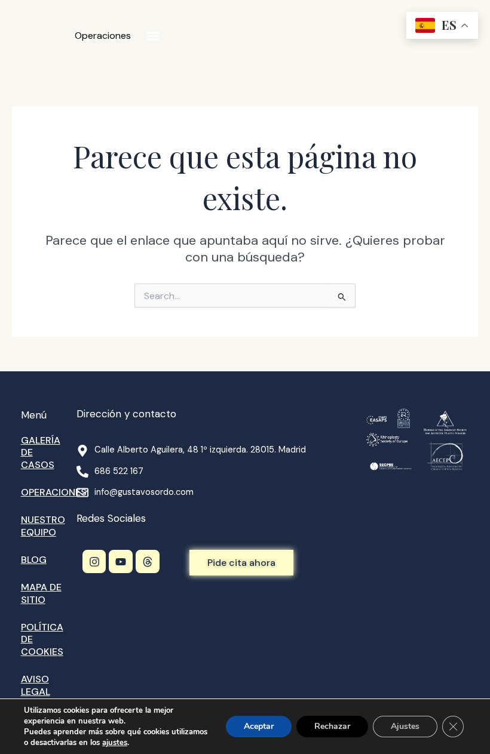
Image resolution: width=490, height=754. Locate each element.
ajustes (114, 742)
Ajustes (405, 726)
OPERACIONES (54, 492)
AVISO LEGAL (35, 685)
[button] (153, 36)
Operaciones (103, 35)
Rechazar (332, 726)
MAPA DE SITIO (41, 593)
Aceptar (259, 726)
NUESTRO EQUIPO (43, 525)
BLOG (34, 559)
